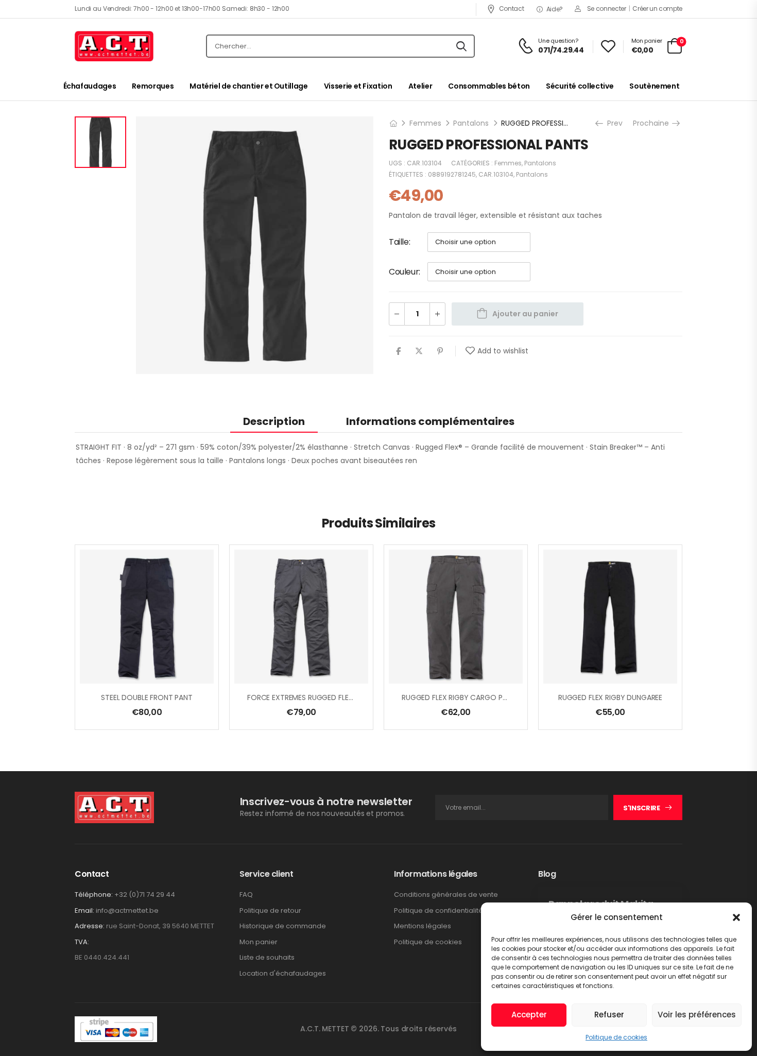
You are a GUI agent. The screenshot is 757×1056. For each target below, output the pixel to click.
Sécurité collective (579, 86)
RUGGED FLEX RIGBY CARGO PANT (459, 697)
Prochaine (654, 123)
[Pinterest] (440, 351)
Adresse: (90, 926)
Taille (399, 242)
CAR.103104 (495, 174)
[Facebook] (398, 351)
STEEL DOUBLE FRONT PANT (147, 697)
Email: (84, 910)
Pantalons (471, 123)
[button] (736, 917)
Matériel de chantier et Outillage (248, 86)
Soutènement (654, 86)
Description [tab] (274, 421)
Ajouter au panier (525, 314)
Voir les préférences (697, 1014)
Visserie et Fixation (358, 86)
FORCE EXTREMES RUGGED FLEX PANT (310, 697)
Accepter (529, 1014)
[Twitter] (419, 351)
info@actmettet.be (127, 910)
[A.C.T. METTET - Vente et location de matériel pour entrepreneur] (114, 46)
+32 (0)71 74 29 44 (144, 894)
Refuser (609, 1014)
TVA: (82, 942)
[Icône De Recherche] (461, 46)
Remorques (153, 86)
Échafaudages (89, 86)
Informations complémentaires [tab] (430, 421)
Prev (614, 123)
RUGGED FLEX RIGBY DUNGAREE (610, 697)
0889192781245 (452, 174)
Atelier (420, 86)
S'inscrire (641, 808)
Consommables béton (489, 86)
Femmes (425, 123)
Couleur (404, 272)
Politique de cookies (616, 1037)
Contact (511, 8)
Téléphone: (94, 894)
